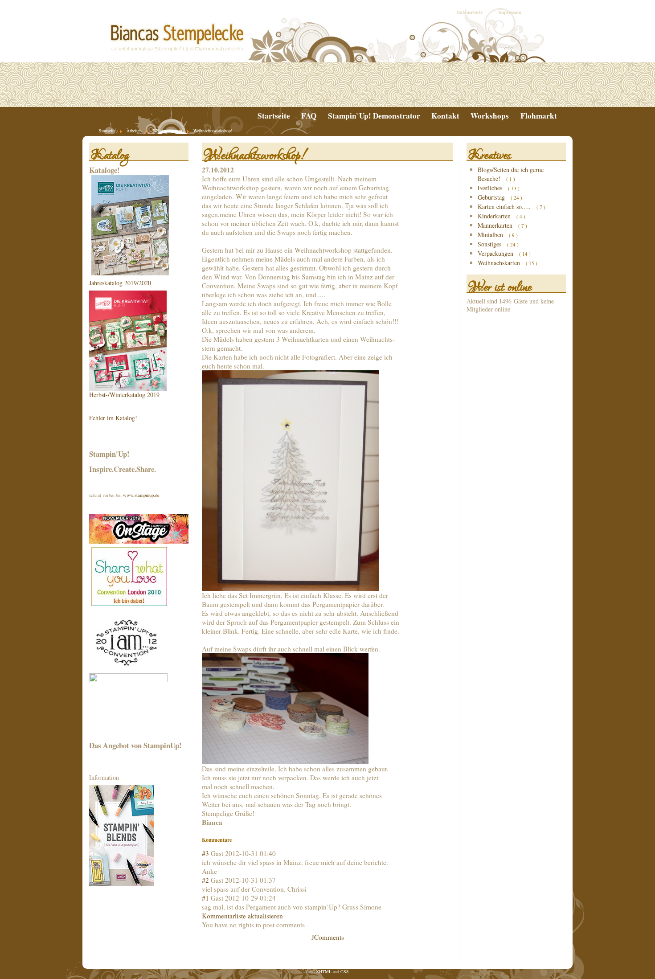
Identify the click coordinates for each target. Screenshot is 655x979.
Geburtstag (492, 197)
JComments (327, 937)
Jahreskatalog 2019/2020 (120, 283)
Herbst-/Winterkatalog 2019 (124, 394)
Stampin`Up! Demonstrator (374, 115)
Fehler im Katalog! (113, 418)
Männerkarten (496, 225)
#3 (205, 853)
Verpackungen (496, 253)
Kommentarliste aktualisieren (242, 915)
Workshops (490, 115)
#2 (205, 880)
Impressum (509, 12)
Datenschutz (469, 12)
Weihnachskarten (500, 262)
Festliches (491, 188)
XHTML (324, 971)
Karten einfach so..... (505, 206)
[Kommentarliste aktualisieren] (234, 840)
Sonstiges (490, 244)
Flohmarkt (538, 115)
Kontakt (445, 115)
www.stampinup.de (141, 495)
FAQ (308, 115)
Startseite (274, 115)
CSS (344, 971)
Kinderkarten (495, 216)
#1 (205, 897)
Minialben (491, 234)
